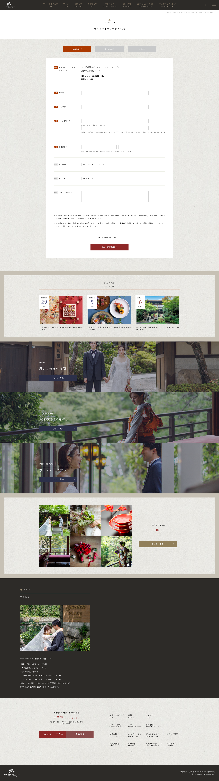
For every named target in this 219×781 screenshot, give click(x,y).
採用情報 (211, 772)
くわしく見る (58, 378)
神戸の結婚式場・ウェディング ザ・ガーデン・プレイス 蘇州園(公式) (9, 5)
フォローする (157, 544)
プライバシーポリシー (198, 772)
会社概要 (183, 772)
